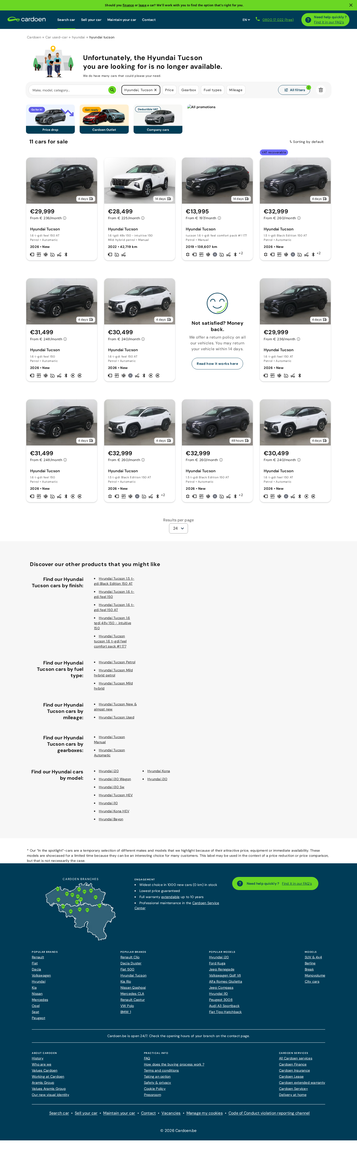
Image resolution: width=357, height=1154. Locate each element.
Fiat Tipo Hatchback (225, 1012)
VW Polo (127, 1006)
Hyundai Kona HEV (114, 811)
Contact (149, 19)
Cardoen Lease (291, 1076)
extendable (170, 897)
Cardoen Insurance (294, 1070)
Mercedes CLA (132, 993)
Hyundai (38, 981)
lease (142, 5)
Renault (38, 957)
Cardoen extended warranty (302, 1082)
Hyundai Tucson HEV (116, 795)
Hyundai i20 (109, 771)
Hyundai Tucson (133, 975)
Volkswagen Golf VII (225, 975)
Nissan (37, 993)
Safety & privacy (157, 1082)
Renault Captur (132, 999)
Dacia (36, 969)
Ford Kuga (217, 963)
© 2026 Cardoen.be (178, 1130)
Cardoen (34, 37)
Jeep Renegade (221, 969)
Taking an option (157, 1076)
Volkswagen (41, 975)
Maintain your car (121, 19)
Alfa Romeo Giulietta (225, 981)
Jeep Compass (221, 987)
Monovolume (315, 975)
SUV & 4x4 (313, 957)
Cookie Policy (155, 1088)
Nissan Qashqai (133, 987)
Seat (35, 1012)
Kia (34, 987)
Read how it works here (217, 363)
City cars (312, 981)
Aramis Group (43, 1082)
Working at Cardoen (48, 1076)
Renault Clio (130, 957)
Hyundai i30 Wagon (115, 779)
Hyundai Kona (158, 771)
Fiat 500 (127, 969)
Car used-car (56, 37)
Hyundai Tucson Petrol (117, 662)
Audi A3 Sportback (224, 1006)
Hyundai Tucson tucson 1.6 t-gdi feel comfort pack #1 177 (110, 641)
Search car (66, 19)
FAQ (147, 1058)
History (37, 1058)
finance (128, 5)
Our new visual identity (50, 1095)
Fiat (35, 963)
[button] (155, 90)
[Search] (112, 90)
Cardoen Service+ (293, 1088)
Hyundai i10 (108, 803)
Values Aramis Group (49, 1088)
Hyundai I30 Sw (112, 787)
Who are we (41, 1064)
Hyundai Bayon (111, 819)
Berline (310, 963)
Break (309, 969)
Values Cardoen (45, 1070)
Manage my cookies (205, 1113)
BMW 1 (125, 1012)
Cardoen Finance (293, 1064)
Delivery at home (292, 1095)
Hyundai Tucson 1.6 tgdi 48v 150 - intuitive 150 (112, 623)
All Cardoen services (295, 1058)
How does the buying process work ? (174, 1064)
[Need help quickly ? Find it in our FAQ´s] (308, 19)
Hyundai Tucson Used (116, 717)
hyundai (78, 37)
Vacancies (171, 1113)
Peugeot (38, 1018)
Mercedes (40, 999)
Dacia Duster (131, 963)
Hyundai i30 (157, 779)
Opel (36, 1006)
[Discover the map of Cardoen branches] (80, 939)
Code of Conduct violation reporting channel (269, 1113)
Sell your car (91, 19)
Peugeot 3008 (221, 999)
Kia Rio (125, 981)
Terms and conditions (161, 1070)
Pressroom (152, 1095)
